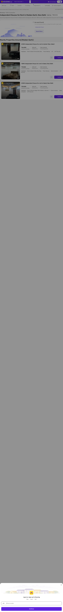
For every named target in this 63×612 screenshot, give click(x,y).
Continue (31, 609)
